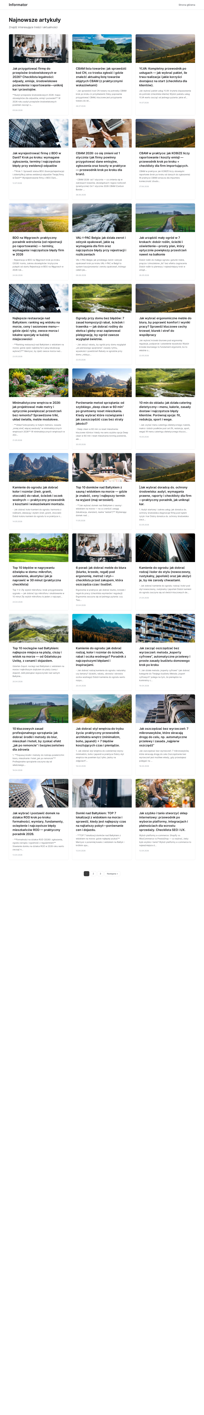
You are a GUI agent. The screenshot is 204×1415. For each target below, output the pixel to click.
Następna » (112, 873)
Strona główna (187, 4)
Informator (18, 5)
